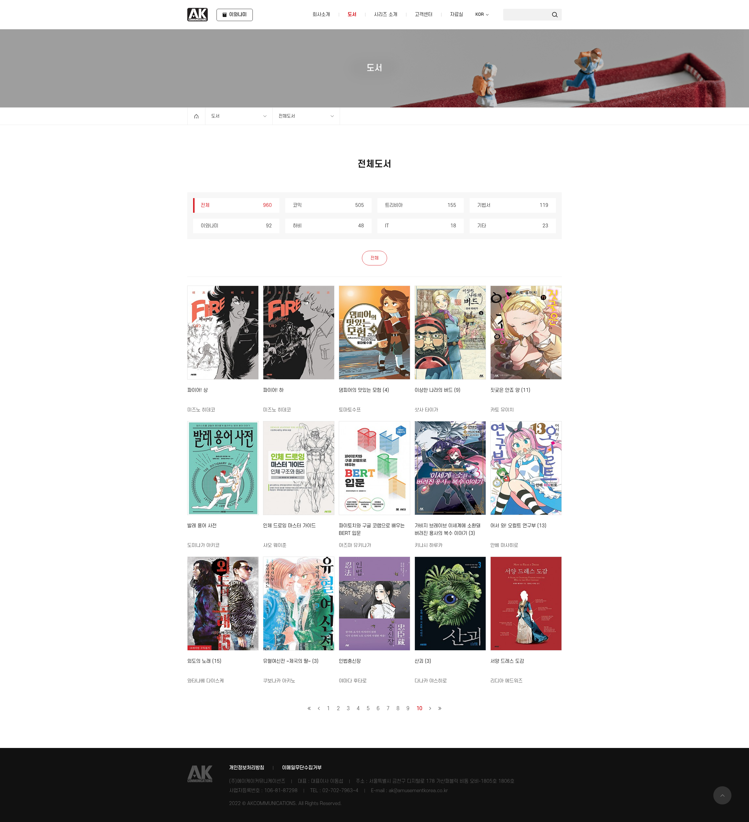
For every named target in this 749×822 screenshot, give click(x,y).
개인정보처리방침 (246, 767)
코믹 (328, 205)
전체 (236, 205)
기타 (512, 226)
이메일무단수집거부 (302, 767)
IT (420, 226)
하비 (328, 226)
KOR (479, 15)
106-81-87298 (281, 790)
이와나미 (236, 226)
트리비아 (420, 205)
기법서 (512, 205)
